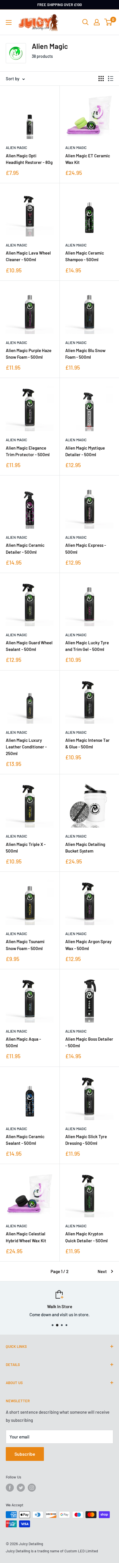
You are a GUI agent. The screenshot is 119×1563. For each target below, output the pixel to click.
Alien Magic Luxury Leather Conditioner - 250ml (26, 746)
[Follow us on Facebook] (10, 1488)
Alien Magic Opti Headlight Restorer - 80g (29, 159)
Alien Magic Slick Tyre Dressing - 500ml (86, 1140)
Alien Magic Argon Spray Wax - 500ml (88, 945)
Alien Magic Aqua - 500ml (23, 1042)
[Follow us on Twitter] (21, 1488)
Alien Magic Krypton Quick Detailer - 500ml (86, 1237)
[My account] (97, 22)
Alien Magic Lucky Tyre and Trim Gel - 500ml (87, 646)
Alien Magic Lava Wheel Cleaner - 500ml (28, 256)
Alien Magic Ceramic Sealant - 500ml (25, 1140)
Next (102, 1271)
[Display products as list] (110, 78)
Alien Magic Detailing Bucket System (85, 847)
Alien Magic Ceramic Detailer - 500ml (25, 548)
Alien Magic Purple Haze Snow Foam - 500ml (28, 354)
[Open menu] (9, 22)
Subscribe (24, 1454)
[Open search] (85, 22)
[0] (108, 22)
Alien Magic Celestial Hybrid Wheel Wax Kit (26, 1237)
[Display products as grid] (101, 78)
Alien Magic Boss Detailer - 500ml (89, 1042)
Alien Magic (16, 147)
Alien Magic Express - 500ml (85, 548)
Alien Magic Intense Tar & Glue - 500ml (87, 743)
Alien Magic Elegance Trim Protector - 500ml (28, 451)
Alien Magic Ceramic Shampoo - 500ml (84, 256)
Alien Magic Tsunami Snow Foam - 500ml (25, 945)
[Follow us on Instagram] (32, 1488)
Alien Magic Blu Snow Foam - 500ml (85, 354)
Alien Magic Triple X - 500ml (26, 847)
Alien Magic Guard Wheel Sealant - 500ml (29, 646)
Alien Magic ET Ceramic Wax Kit (87, 159)
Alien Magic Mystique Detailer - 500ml (85, 451)
